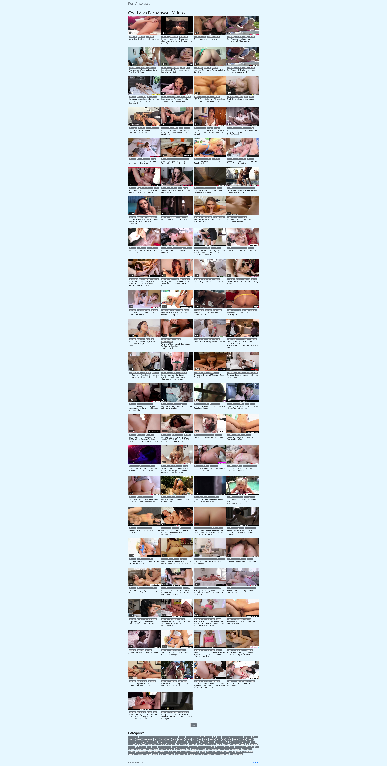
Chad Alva (141, 36)
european (254, 466)
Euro (253, 742)
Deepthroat (218, 742)
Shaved (186, 751)
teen (245, 36)
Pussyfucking (236, 749)
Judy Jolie (140, 619)
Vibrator (208, 754)
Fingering (163, 744)
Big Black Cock (238, 737)
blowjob (187, 97)
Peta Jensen (231, 97)
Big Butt (255, 737)
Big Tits (156, 739)
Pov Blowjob (195, 749)
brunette (185, 159)
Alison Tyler (132, 36)
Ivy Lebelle (132, 466)
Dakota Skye (241, 159)
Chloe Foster (198, 67)
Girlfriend (193, 744)
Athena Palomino (208, 279)
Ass (193, 737)
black (148, 339)
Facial (138, 744)
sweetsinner (217, 310)
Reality (249, 749)
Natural (237, 747)
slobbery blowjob (167, 342)
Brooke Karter (141, 97)
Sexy (180, 751)
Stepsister (140, 754)
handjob (217, 128)
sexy (189, 528)
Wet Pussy (233, 754)
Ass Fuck (198, 737)
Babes (210, 737)
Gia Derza (206, 466)
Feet (143, 744)
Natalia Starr (207, 159)
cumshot (215, 67)
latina (218, 248)
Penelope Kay (174, 97)
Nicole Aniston (141, 588)
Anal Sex (182, 737)
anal (204, 36)
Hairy (199, 744)
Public (203, 749)
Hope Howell (166, 128)
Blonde (174, 739)
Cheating (236, 739)
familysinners (184, 712)
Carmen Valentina (200, 373)
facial (180, 310)
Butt (223, 739)
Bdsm (224, 737)
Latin (149, 747)
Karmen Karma (141, 681)
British (205, 739)
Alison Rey (250, 128)
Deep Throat (209, 742)
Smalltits (221, 751)
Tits (198, 754)
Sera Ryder (173, 188)
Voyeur (215, 754)
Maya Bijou (206, 248)
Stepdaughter (248, 751)
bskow (212, 404)
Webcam (221, 754)
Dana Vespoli (133, 67)
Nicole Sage (165, 159)
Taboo (161, 754)
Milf (212, 747)
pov (217, 373)
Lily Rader (239, 466)
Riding (150, 751)
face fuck (148, 650)
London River (174, 373)
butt (187, 67)
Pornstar (182, 749)
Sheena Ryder (146, 373)
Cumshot (191, 742)
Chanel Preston (232, 128)
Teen (172, 754)
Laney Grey (214, 466)
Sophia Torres (232, 404)
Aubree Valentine (142, 404)
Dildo (225, 742)
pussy (154, 97)
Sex (176, 751)
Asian (188, 737)
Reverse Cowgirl (141, 751)
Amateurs (170, 737)
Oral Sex (131, 749)
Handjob (205, 744)
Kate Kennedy (240, 373)
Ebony (248, 742)
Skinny (202, 751)
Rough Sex (163, 751)
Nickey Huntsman (134, 373)
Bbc (215, 737)
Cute (197, 742)
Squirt (233, 751)
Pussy (208, 749)
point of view (183, 36)
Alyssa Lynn (133, 128)
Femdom (149, 744)
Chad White (215, 97)
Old (252, 747)
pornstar (251, 497)
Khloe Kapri (140, 435)
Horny (242, 744)
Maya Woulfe (141, 188)
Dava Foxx (231, 681)
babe (172, 159)
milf (219, 588)
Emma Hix (239, 650)
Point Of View (169, 749)
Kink (137, 747)
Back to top (254, 762)
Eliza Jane (173, 217)
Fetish (156, 744)
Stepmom (132, 754)
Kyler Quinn (150, 435)
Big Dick (138, 739)
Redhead (131, 751)
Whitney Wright (183, 217)
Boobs (194, 739)
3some (136, 737)
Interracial (253, 744)
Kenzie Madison (151, 217)
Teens (184, 754)
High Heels (226, 744)
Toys (202, 754)
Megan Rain (207, 559)
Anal (176, 737)
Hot (247, 744)
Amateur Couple (160, 737)
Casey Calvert (133, 279)
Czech (202, 742)
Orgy (144, 749)
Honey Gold (140, 339)
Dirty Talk (232, 742)
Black (168, 739)
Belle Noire (231, 279)
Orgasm (138, 749)
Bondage (188, 739)
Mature (207, 747)
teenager (150, 188)
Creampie (168, 742)
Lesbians (167, 747)
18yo (130, 737)
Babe (204, 737)
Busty (218, 739)
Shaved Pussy (194, 751)
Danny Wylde (143, 67)
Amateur (150, 737)
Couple (154, 742)
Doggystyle (240, 742)
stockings (183, 373)
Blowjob (180, 739)
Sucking (155, 754)
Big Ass (230, 737)
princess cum (248, 650)
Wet (227, 754)
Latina (154, 747)
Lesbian (160, 747)
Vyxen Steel (151, 681)
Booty (200, 739)
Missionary (219, 747)
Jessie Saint (239, 497)
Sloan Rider (206, 588)
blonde (217, 36)
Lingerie (181, 747)
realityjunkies (182, 404)
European (132, 744)
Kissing (143, 747)
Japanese (131, 747)
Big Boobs (248, 737)
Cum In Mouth (182, 742)
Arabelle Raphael (144, 279)
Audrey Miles (166, 559)
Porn (176, 749)
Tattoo (167, 754)
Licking (174, 747)
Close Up (250, 739)
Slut (208, 751)
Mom (225, 747)
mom (217, 404)
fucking (254, 279)
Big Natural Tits (147, 739)
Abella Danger (199, 310)
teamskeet (148, 528)
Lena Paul (173, 404)
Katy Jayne (239, 36)
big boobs (141, 466)
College (148, 742)
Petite (161, 749)
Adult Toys (143, 737)
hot (153, 339)
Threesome (191, 754)
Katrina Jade (173, 36)
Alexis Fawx (198, 97)
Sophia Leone (174, 248)
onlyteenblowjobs (218, 217)
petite (182, 67)
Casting (229, 739)
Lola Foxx (140, 528)
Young (240, 754)
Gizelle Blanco (207, 217)
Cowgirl (160, 742)
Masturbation (199, 747)
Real (243, 749)
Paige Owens (207, 188)
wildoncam (175, 559)
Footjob (178, 744)
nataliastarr (216, 159)
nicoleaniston (152, 588)
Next (193, 725)
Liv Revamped (174, 67)
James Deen (214, 497)
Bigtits (163, 739)
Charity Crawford (241, 217)
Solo (227, 751)
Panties (150, 749)
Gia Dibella (173, 466)
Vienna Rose (141, 159)
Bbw (219, 737)
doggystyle (253, 310)
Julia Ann (205, 404)
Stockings (148, 754)
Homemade (235, 744)
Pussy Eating (216, 749)
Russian (170, 751)
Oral (256, 747)
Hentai (219, 744)
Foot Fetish (171, 744)
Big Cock (131, 739)
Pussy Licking (226, 749)
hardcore (210, 36)
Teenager (178, 754)
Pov (188, 749)
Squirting (239, 751)
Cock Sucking (140, 742)
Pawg (156, 749)
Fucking (185, 744)
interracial (187, 588)
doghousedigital (217, 528)
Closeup (131, 742)
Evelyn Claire (239, 528)
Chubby (243, 739)
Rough (156, 751)
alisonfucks (149, 36)
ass (181, 279)
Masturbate (189, 747)
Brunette (212, 739)
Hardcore (212, 744)
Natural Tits (245, 747)
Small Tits (214, 751)
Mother (231, 747)
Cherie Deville (232, 159)
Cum (174, 742)
